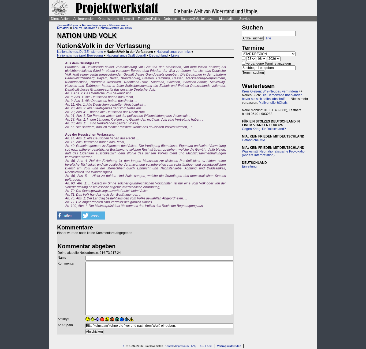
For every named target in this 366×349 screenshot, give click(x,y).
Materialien (227, 19)
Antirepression (84, 19)
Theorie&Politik (149, 19)
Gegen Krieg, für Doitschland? (264, 129)
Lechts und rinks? (85, 28)
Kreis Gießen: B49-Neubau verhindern (270, 91)
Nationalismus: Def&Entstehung (80, 52)
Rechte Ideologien (94, 25)
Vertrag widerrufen (229, 345)
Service (244, 19)
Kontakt (169, 345)
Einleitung (249, 166)
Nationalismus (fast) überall (126, 55)
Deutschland (158, 55)
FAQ (193, 345)
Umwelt (128, 19)
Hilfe (267, 38)
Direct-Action (60, 19)
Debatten (170, 19)
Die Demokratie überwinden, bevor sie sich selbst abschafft (272, 97)
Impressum (182, 345)
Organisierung (108, 19)
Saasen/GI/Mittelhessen (198, 19)
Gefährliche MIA (253, 140)
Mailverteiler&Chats (273, 103)
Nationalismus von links (116, 28)
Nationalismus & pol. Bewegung (80, 55)
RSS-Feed (205, 345)
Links (175, 55)
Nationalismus (118, 25)
